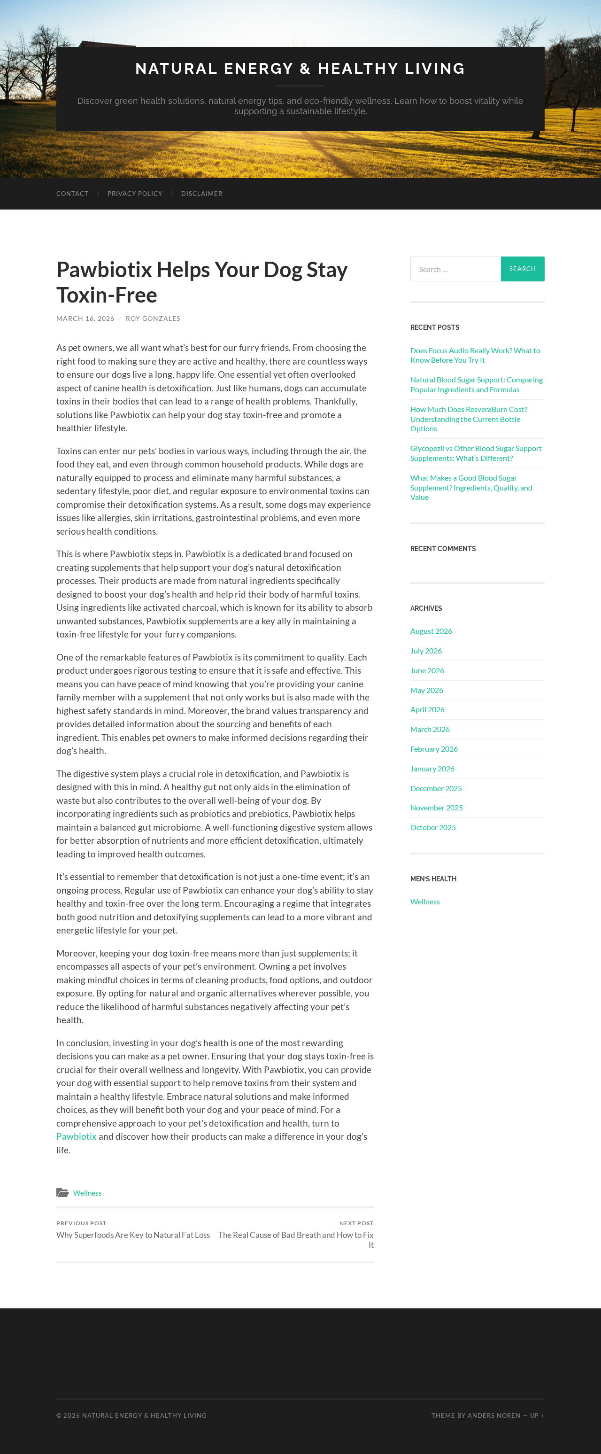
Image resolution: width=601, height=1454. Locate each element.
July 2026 (426, 650)
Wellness (87, 1193)
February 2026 (434, 748)
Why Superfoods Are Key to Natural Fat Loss (133, 1230)
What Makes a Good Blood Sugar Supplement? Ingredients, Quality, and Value (471, 487)
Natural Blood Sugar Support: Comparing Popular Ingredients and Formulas (476, 384)
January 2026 (432, 768)
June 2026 (427, 670)
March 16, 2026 (85, 318)
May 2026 (426, 689)
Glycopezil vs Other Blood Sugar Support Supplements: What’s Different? (476, 452)
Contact (72, 193)
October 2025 (433, 827)
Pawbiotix (76, 1136)
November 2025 (436, 807)
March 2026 (430, 728)
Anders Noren (494, 1415)
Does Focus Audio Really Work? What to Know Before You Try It (475, 355)
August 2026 (431, 630)
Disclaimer (202, 193)
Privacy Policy (135, 193)
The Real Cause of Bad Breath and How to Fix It (296, 1235)
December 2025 (436, 788)
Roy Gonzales (153, 318)
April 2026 (427, 709)
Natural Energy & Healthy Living (300, 68)
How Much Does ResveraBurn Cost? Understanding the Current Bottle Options (468, 418)
